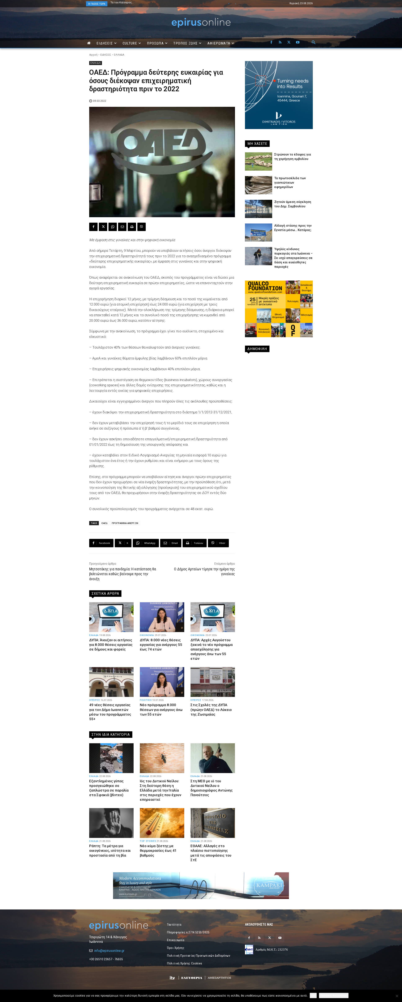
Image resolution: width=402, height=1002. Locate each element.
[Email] (122, 227)
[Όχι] (397, 996)
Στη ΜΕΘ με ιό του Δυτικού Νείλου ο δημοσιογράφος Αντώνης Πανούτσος (212, 788)
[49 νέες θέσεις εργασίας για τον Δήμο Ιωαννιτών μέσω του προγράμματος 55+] (111, 682)
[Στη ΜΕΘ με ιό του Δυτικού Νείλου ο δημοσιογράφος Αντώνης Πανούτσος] (213, 758)
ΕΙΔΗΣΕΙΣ (105, 54)
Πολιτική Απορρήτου (334, 995)
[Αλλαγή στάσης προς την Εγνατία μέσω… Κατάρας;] (258, 232)
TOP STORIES (148, 841)
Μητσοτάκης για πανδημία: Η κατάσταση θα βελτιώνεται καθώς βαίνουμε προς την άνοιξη (122, 574)
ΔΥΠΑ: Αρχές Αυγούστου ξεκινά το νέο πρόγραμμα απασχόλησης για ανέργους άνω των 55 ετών (212, 649)
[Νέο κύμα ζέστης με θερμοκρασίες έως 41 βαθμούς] (162, 823)
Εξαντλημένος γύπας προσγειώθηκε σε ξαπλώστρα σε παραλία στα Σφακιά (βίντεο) (109, 788)
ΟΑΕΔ (104, 523)
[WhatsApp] (112, 227)
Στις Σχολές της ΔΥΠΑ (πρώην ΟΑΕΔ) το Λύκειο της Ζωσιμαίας (211, 709)
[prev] (228, 3)
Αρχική (93, 54)
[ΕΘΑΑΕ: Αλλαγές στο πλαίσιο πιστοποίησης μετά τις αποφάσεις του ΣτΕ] (213, 823)
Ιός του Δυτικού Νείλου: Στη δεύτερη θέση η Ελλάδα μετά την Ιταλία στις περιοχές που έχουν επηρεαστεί (160, 790)
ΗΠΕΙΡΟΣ (94, 700)
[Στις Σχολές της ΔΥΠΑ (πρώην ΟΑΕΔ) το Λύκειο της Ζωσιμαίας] (213, 682)
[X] (289, 42)
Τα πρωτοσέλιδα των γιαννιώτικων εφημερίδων (290, 182)
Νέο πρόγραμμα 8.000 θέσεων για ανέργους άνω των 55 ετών (161, 709)
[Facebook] (271, 42)
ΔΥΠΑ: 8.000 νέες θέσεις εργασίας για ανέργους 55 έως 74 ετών (161, 644)
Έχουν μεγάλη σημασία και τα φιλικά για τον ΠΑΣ (141, 2)
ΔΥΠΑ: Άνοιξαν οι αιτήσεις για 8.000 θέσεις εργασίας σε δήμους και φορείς (111, 644)
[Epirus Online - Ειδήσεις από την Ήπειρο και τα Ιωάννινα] (123, 926)
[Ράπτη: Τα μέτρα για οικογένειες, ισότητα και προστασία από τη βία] (111, 823)
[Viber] (141, 227)
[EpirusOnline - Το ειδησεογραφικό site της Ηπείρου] (201, 23)
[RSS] (280, 42)
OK (313, 995)
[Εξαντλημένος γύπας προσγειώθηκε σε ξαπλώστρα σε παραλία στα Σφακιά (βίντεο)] (111, 758)
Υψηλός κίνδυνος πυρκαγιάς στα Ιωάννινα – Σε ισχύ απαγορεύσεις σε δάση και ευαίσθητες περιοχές (293, 258)
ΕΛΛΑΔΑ (119, 54)
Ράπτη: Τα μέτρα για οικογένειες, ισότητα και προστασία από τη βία (110, 850)
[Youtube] (297, 42)
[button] (313, 42)
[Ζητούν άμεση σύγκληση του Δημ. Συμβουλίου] (258, 209)
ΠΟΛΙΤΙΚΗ (146, 700)
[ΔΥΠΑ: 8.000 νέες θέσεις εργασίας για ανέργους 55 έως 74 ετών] (162, 617)
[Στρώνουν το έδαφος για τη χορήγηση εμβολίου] (258, 161)
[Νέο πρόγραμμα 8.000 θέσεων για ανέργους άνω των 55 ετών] (162, 682)
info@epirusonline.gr (109, 951)
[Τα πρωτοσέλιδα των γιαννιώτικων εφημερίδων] (258, 185)
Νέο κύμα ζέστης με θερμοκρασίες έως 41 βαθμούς (158, 850)
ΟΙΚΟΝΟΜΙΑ (147, 635)
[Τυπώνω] (132, 227)
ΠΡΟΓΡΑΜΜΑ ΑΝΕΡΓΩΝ (125, 523)
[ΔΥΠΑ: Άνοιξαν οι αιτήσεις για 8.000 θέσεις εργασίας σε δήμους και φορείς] (111, 617)
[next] (235, 3)
